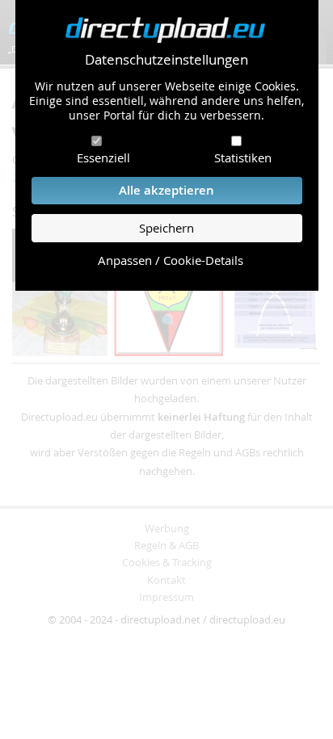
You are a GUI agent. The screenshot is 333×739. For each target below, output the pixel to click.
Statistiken (243, 157)
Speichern (166, 228)
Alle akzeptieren (166, 190)
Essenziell (103, 157)
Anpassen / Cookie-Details (170, 260)
